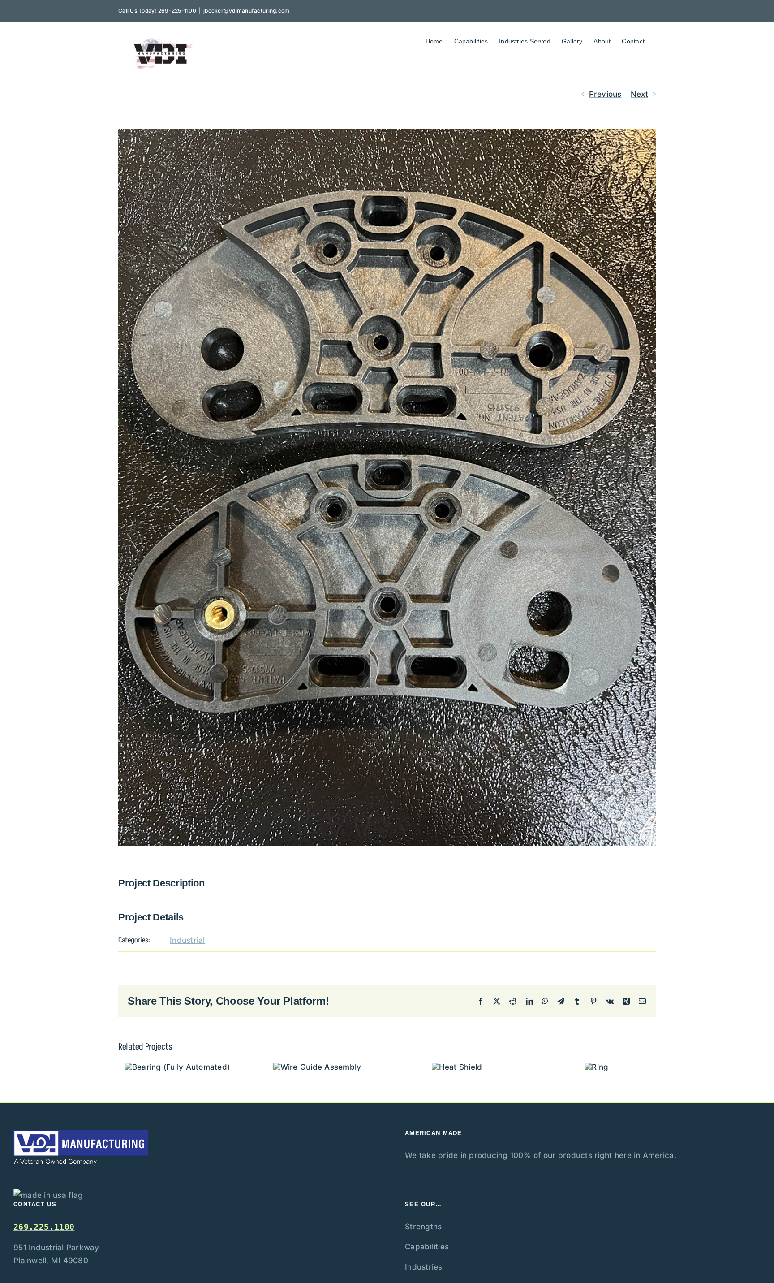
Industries (424, 1266)
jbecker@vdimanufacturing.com (246, 10)
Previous (605, 94)
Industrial (187, 940)
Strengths (423, 1226)
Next (639, 94)
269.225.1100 (43, 1226)
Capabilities (427, 1246)
